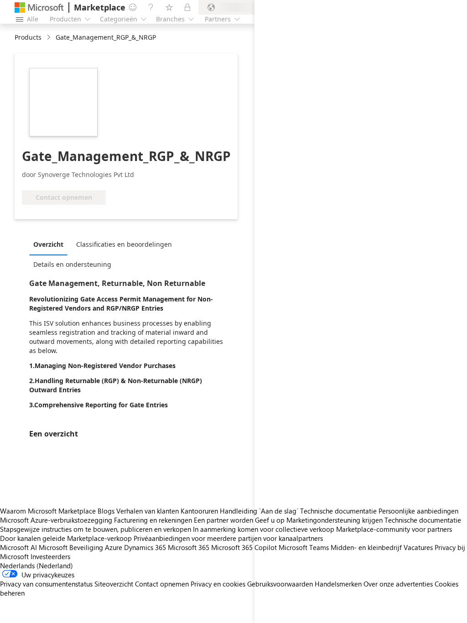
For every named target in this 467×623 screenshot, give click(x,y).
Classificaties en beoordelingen (124, 244)
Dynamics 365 (145, 547)
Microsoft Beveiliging (71, 547)
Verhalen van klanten (147, 510)
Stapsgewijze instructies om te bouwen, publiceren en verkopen (95, 529)
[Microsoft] (39, 7)
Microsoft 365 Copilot (244, 547)
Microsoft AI (18, 547)
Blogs (106, 510)
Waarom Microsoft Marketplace (48, 510)
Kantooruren (199, 510)
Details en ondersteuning (72, 264)
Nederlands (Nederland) (36, 565)
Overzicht (48, 244)
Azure (113, 547)
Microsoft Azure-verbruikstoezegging (57, 519)
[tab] (50, 244)
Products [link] (28, 37)
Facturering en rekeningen (153, 519)
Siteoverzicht (113, 583)
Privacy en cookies (218, 583)
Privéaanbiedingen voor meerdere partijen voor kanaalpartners (228, 538)
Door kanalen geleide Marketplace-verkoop (66, 538)
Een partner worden (223, 519)
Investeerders (50, 556)
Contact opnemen (162, 583)
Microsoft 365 (188, 547)
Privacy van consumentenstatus (46, 583)
